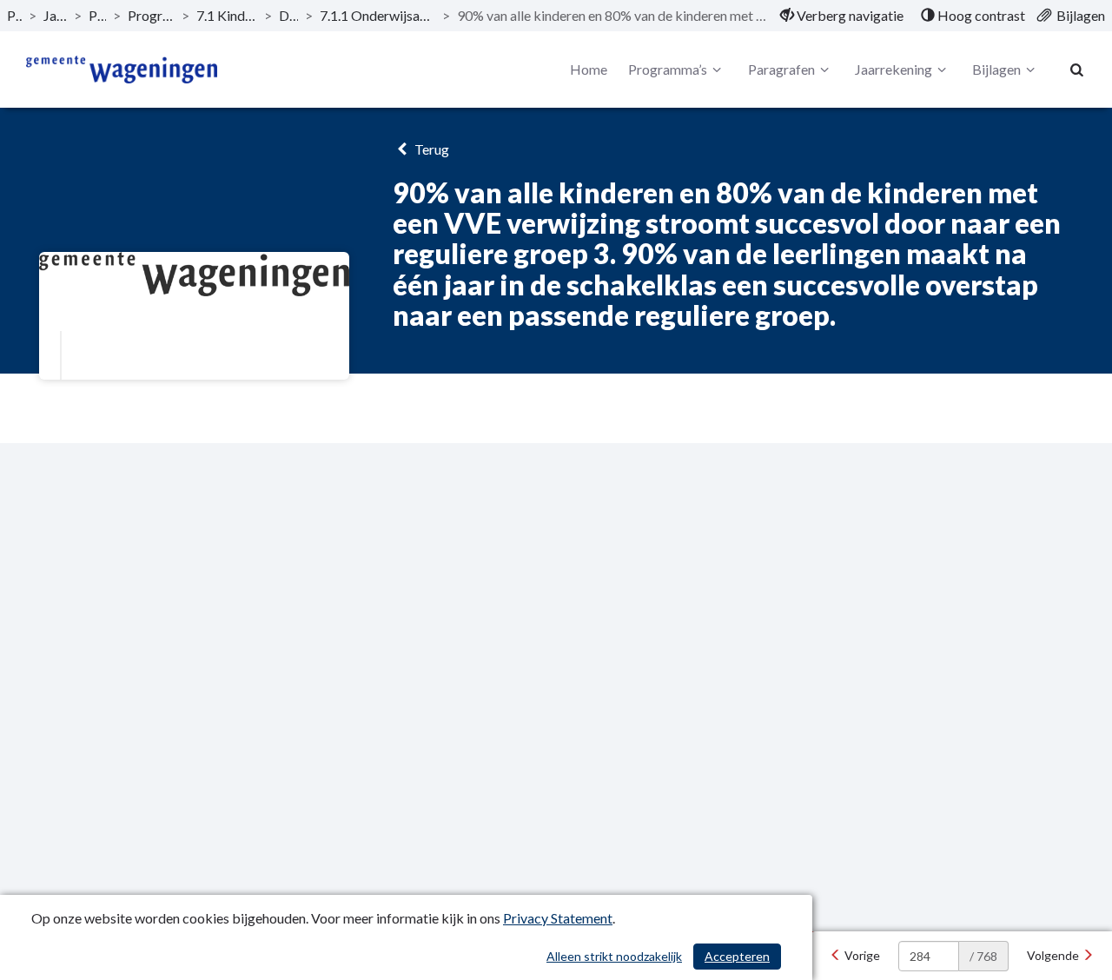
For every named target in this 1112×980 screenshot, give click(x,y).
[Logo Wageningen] (121, 69)
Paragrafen (781, 69)
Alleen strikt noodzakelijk (614, 956)
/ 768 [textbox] (983, 956)
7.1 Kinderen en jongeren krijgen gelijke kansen (226, 15)
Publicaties (14, 15)
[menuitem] (842, 15)
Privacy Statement (557, 918)
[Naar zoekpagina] (1077, 69)
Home (588, 69)
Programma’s (97, 15)
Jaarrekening (893, 69)
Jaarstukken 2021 (55, 15)
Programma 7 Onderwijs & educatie (151, 15)
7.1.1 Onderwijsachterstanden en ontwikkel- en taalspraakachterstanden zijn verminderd (377, 15)
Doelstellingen (288, 15)
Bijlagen (996, 69)
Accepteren (737, 956)
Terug (430, 149)
